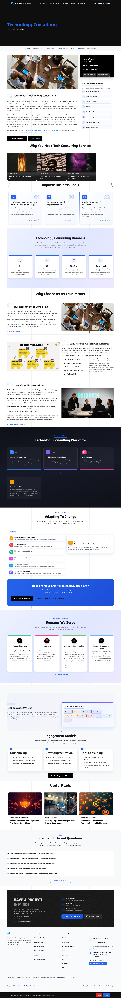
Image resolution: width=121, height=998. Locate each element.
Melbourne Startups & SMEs (48, 977)
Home (9, 30)
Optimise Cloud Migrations (19, 817)
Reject (99, 995)
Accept (106, 995)
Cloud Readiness (51, 817)
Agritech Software (91, 102)
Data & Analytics (91, 117)
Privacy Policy (86, 986)
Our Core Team (65, 942)
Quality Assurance (91, 97)
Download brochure (103, 74)
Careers (63, 951)
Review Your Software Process (16, 425)
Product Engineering (92, 127)
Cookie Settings (109, 986)
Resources (65, 3)
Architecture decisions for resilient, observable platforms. (94, 822)
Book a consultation (89, 74)
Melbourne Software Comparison (66, 977)
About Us (64, 938)
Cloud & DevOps (90, 112)
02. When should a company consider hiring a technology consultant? (31, 858)
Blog (62, 959)
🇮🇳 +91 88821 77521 (100, 942)
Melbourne (36, 977)
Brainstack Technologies (23, 986)
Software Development (93, 91)
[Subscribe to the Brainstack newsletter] (16, 948)
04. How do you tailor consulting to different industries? (27, 868)
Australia (28, 977)
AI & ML (36, 955)
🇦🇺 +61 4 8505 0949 (100, 939)
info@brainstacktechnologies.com (103, 947)
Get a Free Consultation (102, 3)
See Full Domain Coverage (60, 675)
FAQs (63, 968)
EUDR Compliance (91, 107)
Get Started (32, 220)
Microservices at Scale (88, 817)
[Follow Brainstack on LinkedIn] (8, 948)
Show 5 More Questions (60, 881)
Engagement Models (67, 947)
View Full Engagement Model (60, 776)
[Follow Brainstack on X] (12, 948)
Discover (73, 3)
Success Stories (54, 3)
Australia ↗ (76, 986)
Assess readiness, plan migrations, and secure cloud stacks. (24, 822)
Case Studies (35, 138)
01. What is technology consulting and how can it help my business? (31, 853)
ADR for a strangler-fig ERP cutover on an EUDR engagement (42, 130)
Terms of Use (97, 986)
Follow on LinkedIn (94, 916)
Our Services (43, 3)
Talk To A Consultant (17, 138)
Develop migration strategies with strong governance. (60, 822)
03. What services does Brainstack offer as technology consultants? (30, 863)
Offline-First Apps (68, 668)
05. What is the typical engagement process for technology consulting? (32, 873)
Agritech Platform (68, 665)
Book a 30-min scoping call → (97, 963)
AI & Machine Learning (92, 122)
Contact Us (81, 3)
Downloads (64, 964)
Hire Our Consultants (13, 331)
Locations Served (20, 977)
